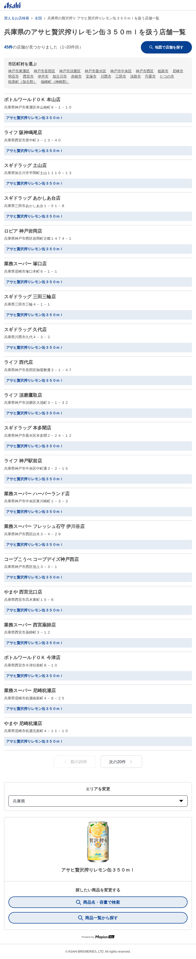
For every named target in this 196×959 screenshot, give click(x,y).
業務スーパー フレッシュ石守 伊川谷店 (44, 526)
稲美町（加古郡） (22, 82)
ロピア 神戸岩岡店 (23, 231)
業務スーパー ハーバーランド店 (37, 493)
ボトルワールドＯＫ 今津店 (32, 657)
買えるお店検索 (16, 18)
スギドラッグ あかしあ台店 (32, 198)
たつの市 (167, 76)
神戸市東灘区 (19, 71)
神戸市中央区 (121, 71)
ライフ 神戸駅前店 (23, 460)
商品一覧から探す (101, 918)
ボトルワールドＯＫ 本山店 (32, 99)
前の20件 (78, 762)
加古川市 (60, 76)
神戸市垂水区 (95, 71)
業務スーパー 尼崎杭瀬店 (30, 690)
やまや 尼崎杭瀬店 (23, 723)
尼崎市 (178, 71)
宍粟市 (150, 76)
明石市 (13, 76)
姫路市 (163, 71)
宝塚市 (91, 76)
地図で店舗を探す (169, 47)
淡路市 (135, 76)
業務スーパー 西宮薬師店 (30, 624)
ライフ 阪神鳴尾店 (23, 132)
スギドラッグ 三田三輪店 (30, 296)
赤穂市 (76, 76)
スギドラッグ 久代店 (25, 329)
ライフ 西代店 (18, 362)
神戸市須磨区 (70, 71)
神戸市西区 (145, 71)
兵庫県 (19, 801)
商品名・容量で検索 (101, 902)
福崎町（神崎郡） (55, 82)
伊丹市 (43, 76)
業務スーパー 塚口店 (25, 263)
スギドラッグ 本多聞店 (27, 427)
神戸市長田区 (44, 71)
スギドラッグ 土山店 (25, 165)
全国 (38, 18)
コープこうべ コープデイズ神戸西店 (41, 559)
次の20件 (117, 762)
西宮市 (28, 76)
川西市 (106, 76)
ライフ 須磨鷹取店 (23, 395)
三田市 (120, 76)
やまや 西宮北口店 (23, 591)
